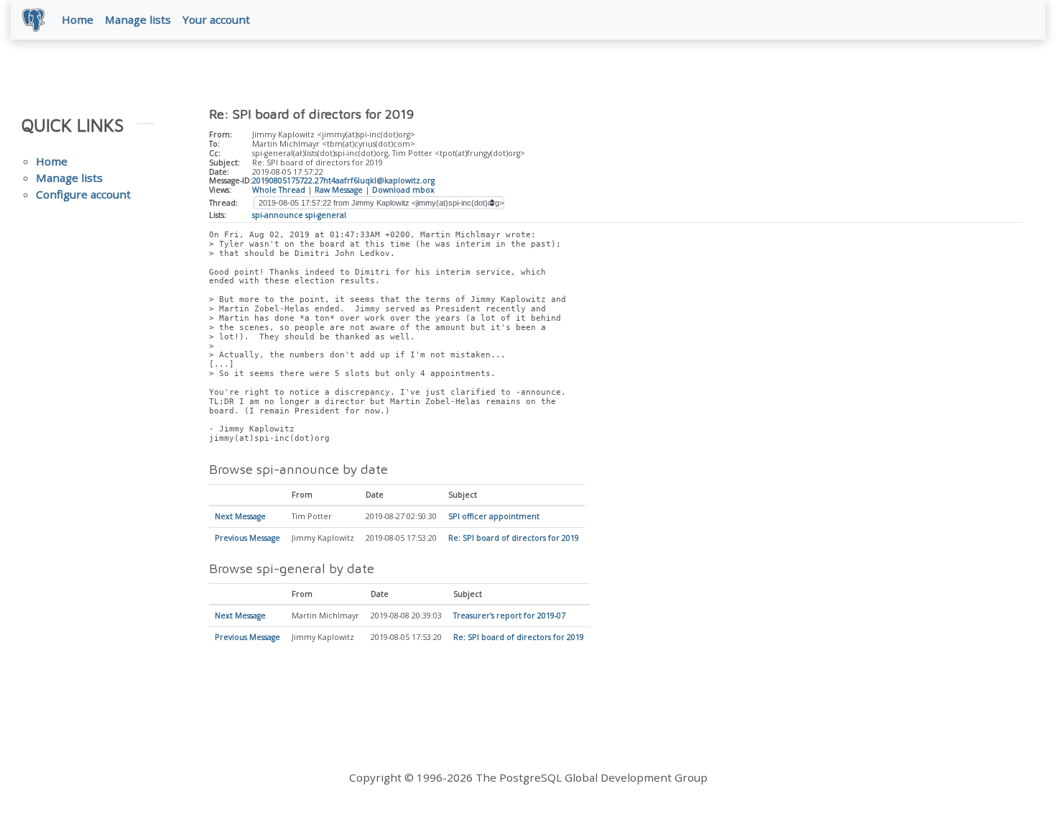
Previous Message (247, 538)
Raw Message (339, 190)
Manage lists (138, 19)
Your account (216, 19)
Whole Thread (278, 190)
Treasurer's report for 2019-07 (509, 615)
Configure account (83, 194)
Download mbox (403, 190)
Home (77, 19)
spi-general (325, 215)
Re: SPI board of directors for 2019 (513, 538)
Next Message (240, 516)
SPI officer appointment (493, 516)
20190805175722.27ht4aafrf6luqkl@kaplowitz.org (343, 180)
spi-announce (277, 215)
